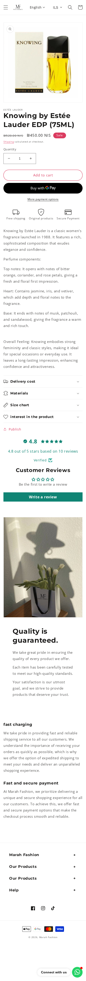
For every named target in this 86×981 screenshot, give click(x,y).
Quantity (9, 149)
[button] (6, 7)
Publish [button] (15, 429)
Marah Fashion (48, 937)
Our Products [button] (23, 866)
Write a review (43, 497)
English (36, 7)
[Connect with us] (77, 972)
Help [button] (14, 890)
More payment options (43, 199)
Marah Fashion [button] (24, 855)
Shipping (8, 141)
